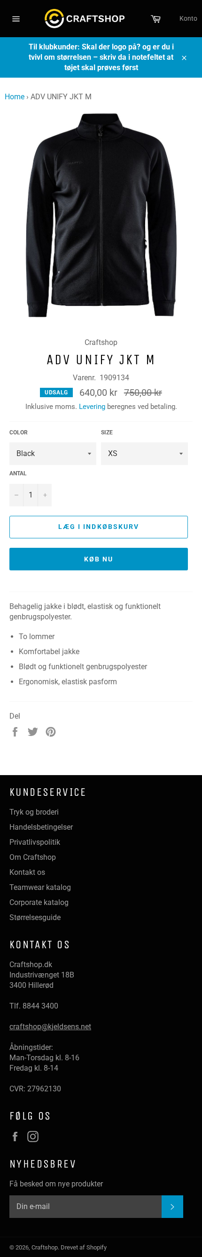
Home (14, 96)
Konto (188, 18)
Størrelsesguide (35, 917)
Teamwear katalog (40, 887)
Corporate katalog (39, 902)
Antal (18, 473)
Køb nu (99, 559)
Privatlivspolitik (34, 842)
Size (107, 432)
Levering (92, 406)
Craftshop (44, 1247)
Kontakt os (27, 872)
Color (18, 432)
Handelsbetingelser (41, 827)
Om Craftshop (32, 857)
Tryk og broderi (34, 812)
